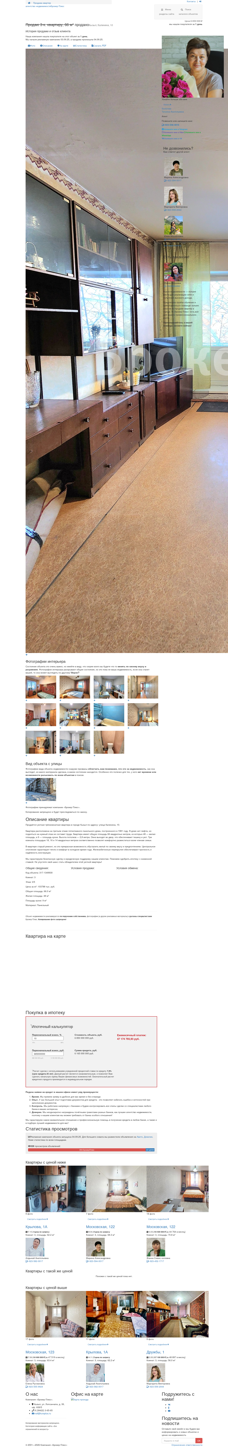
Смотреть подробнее (36, 1219)
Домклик (148, 1136)
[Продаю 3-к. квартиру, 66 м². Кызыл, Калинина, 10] (26, 654)
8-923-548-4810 (171, 124)
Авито (140, 1136)
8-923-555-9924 (35, 1386)
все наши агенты (172, 245)
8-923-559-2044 (173, 209)
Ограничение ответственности (187, 1444)
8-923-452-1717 (156, 1261)
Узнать (166, 104)
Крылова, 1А (36, 1226)
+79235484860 (172, 286)
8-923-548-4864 (173, 239)
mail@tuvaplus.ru (42, 1413)
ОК (198, 1440)
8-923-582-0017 (35, 1261)
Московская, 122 (100, 1226)
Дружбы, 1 (155, 1351)
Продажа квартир (42, 2)
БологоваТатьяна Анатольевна (173, 110)
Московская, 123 (40, 1351)
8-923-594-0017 (173, 180)
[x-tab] (32, 45)
